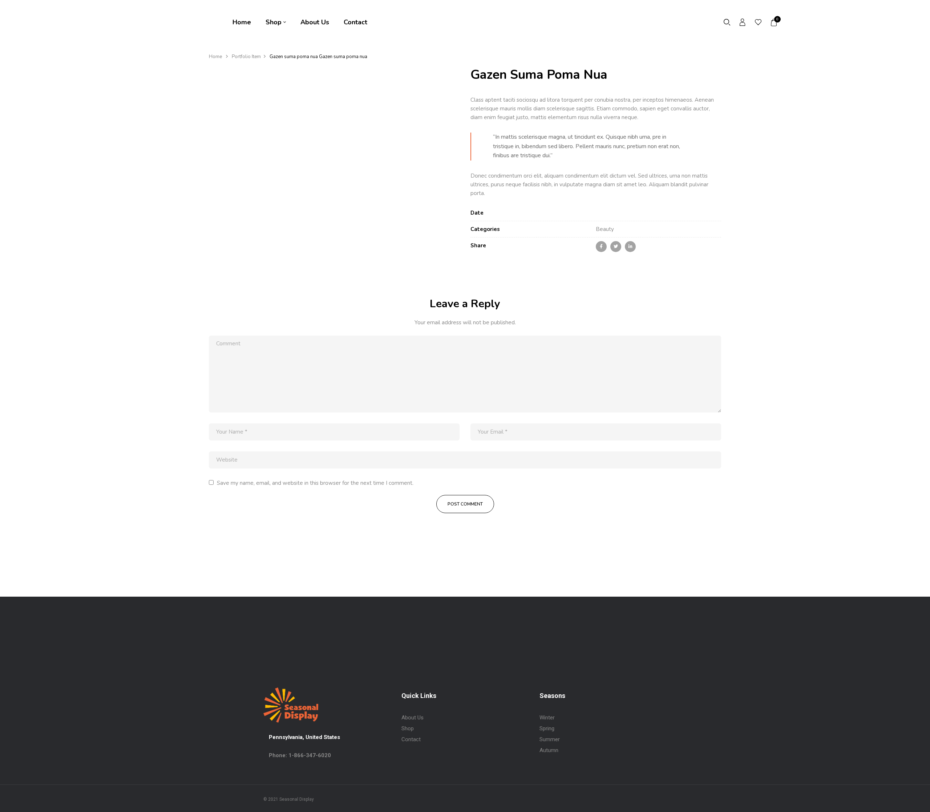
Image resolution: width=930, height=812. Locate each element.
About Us (412, 717)
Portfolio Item (246, 56)
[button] (774, 22)
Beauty (605, 229)
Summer (549, 739)
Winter (547, 717)
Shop (407, 728)
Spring (546, 728)
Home (215, 56)
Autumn (548, 750)
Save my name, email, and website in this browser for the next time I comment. (315, 483)
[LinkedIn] (630, 246)
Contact (411, 739)
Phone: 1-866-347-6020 (300, 755)
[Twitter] (615, 246)
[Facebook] (601, 246)
